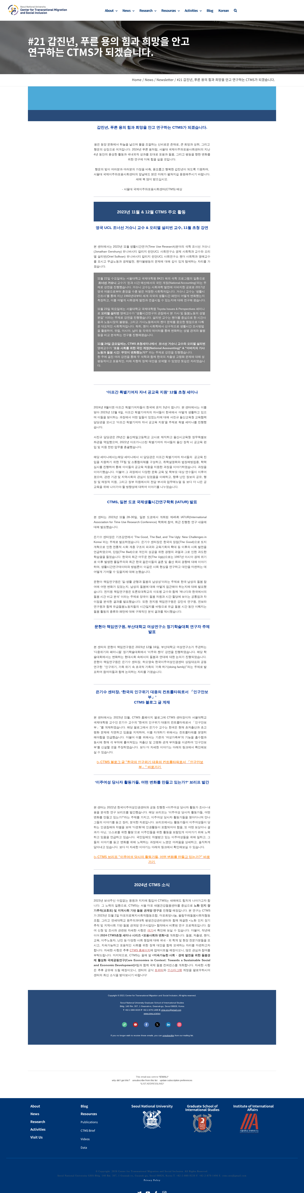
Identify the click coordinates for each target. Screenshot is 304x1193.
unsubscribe (168, 1035)
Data (84, 1147)
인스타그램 (175, 970)
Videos (85, 1139)
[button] (235, 10)
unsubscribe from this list (144, 1080)
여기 (150, 930)
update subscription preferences (176, 1080)
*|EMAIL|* (163, 1077)
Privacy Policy (152, 1180)
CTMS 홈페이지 (140, 950)
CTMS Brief (88, 1130)
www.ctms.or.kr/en (152, 1013)
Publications (89, 1122)
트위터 (159, 970)
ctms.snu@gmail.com (171, 1010)
